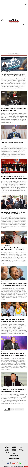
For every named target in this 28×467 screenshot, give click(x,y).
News (7, 446)
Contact (21, 450)
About (14, 450)
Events (21, 449)
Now (21, 447)
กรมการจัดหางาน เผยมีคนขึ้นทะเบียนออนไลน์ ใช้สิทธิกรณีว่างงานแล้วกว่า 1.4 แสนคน (13, 390)
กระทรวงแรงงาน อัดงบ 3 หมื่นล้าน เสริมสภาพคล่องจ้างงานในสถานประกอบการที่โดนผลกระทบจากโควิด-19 (13, 354)
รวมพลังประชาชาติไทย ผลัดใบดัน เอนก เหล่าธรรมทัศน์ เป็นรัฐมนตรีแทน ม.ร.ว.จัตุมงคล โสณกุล (14, 248)
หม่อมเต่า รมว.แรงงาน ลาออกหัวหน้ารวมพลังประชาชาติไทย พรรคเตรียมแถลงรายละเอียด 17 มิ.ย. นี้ (13, 320)
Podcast (6, 447)
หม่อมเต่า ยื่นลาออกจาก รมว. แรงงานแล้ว (12, 143)
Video (14, 447)
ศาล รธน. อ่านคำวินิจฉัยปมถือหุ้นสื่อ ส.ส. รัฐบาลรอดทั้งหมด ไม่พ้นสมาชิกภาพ (13, 109)
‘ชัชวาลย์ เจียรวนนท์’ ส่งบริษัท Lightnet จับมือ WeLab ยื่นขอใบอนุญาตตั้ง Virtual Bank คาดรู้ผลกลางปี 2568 (13, 75)
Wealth (14, 446)
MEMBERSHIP (14, 458)
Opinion (6, 449)
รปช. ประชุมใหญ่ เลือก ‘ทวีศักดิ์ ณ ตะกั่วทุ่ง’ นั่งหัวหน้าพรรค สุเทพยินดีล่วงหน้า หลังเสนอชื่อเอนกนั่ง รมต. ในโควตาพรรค (14, 177)
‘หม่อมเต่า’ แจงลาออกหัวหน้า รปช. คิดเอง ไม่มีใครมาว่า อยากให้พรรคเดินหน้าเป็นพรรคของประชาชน (14, 284)
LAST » (21, 409)
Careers (14, 449)
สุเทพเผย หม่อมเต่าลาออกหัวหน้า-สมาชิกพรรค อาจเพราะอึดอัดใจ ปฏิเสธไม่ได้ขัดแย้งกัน (13, 213)
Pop (21, 446)
